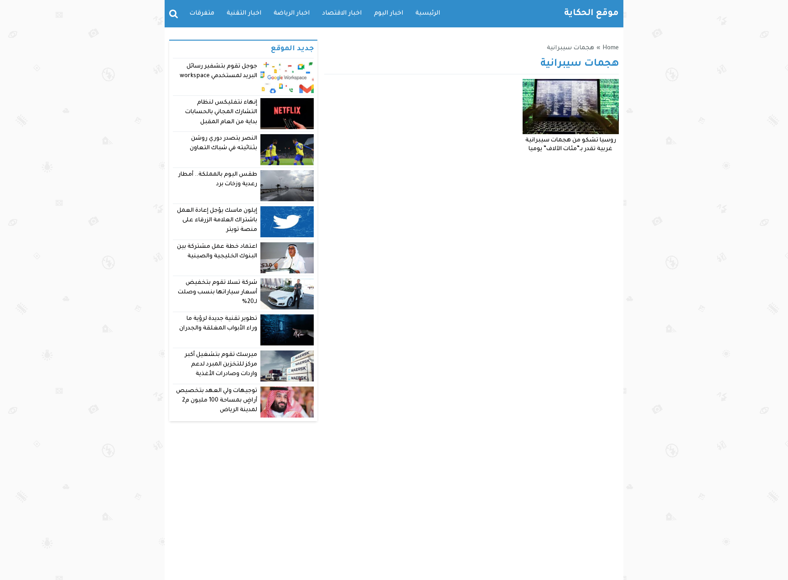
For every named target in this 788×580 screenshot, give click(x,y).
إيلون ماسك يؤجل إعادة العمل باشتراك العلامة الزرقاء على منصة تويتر (217, 221)
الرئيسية (427, 13)
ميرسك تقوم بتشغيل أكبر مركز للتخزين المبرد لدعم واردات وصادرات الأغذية (221, 365)
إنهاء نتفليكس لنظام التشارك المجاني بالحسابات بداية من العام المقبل (221, 112)
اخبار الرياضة (292, 13)
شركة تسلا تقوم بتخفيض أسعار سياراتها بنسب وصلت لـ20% (217, 293)
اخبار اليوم (388, 13)
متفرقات (201, 13)
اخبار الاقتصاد (342, 13)
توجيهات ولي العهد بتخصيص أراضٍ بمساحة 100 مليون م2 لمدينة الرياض (216, 401)
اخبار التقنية (244, 13)
